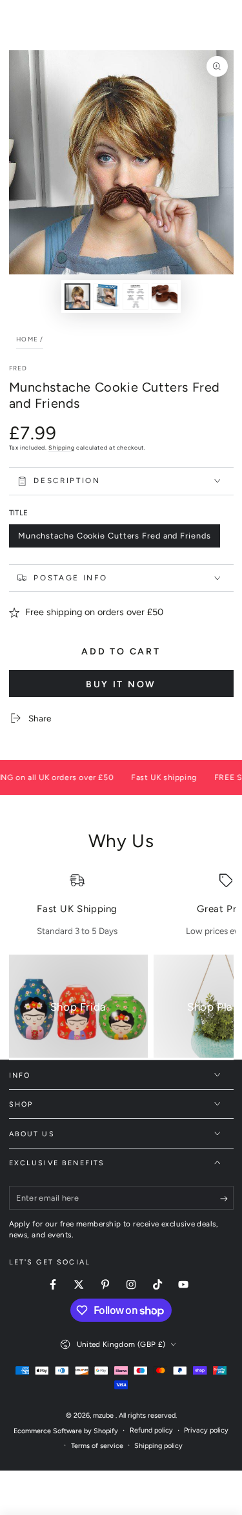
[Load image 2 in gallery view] (106, 296)
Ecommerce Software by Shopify (66, 1431)
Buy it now (121, 684)
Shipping (61, 447)
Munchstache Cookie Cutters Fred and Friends (114, 539)
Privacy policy (206, 1430)
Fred (18, 368)
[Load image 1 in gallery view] (77, 296)
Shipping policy (158, 1446)
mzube (104, 1415)
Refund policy (151, 1430)
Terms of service (97, 1446)
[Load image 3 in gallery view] (135, 296)
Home (27, 339)
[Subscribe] (227, 1199)
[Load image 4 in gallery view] (164, 296)
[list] (121, 905)
